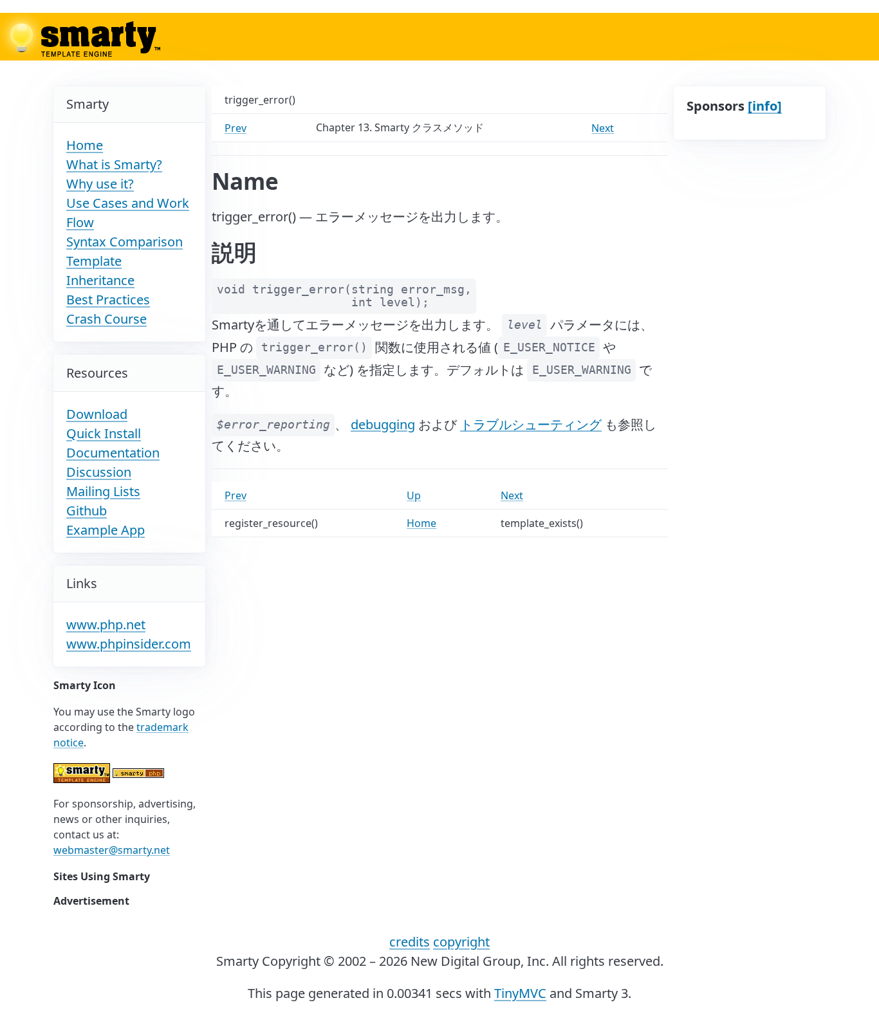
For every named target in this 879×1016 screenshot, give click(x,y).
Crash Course (106, 319)
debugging (383, 423)
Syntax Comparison (124, 241)
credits (409, 941)
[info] (765, 106)
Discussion (98, 472)
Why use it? (100, 183)
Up (414, 495)
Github (86, 510)
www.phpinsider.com (128, 643)
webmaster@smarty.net (111, 850)
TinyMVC (520, 993)
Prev (235, 128)
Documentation (113, 452)
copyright (461, 941)
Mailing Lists (103, 491)
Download (96, 414)
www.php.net (105, 624)
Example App (105, 530)
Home (84, 145)
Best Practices (108, 299)
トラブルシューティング (531, 423)
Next (602, 128)
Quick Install (103, 433)
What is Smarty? (114, 164)
